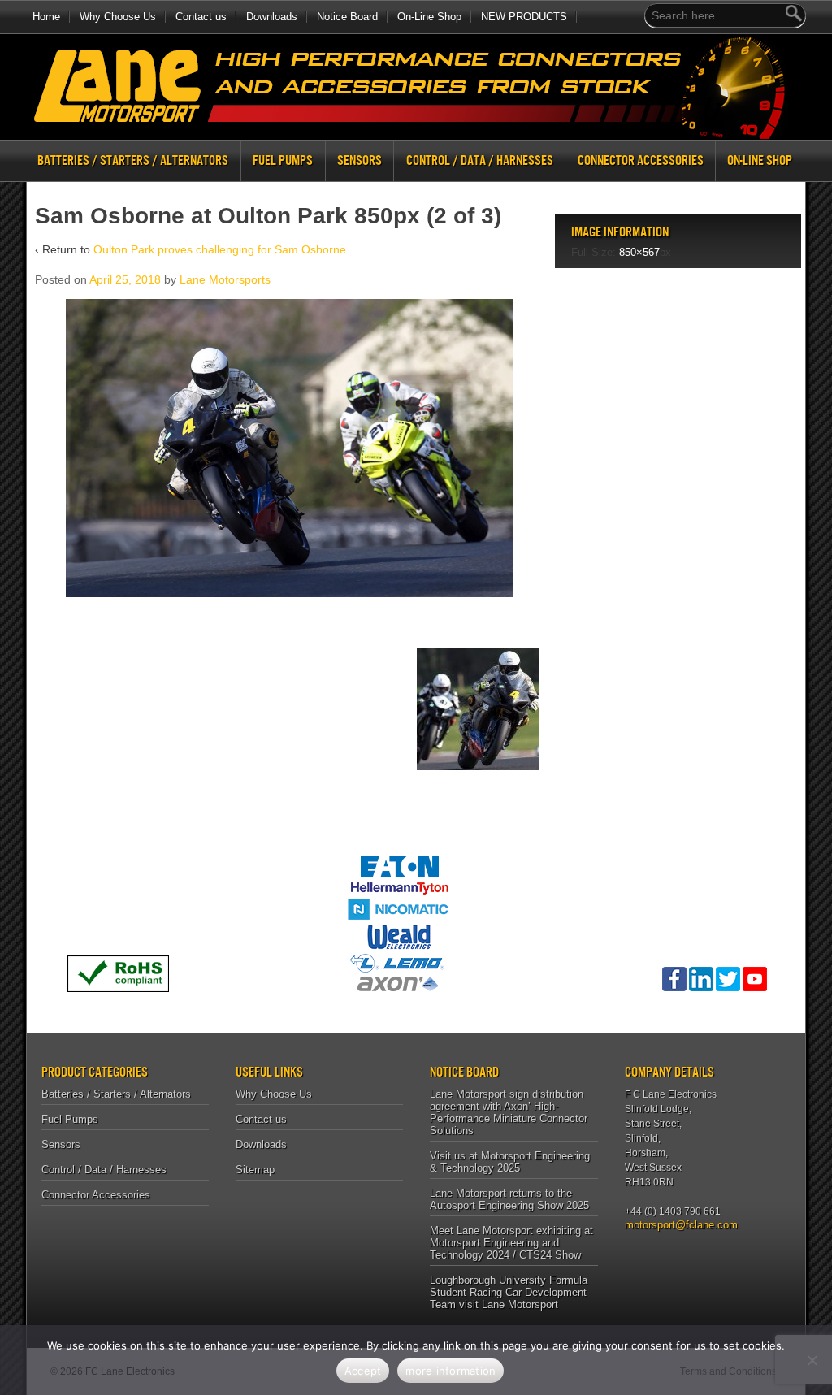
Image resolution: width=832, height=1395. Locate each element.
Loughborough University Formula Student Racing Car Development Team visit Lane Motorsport (508, 1292)
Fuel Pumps (283, 160)
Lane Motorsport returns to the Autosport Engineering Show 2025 (509, 1199)
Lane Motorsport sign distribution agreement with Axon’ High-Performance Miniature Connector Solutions (508, 1112)
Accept (363, 1370)
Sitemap (255, 1169)
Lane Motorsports (225, 279)
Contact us (201, 17)
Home (46, 17)
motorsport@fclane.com (675, 1225)
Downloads (271, 17)
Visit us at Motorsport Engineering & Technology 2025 (510, 1162)
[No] (812, 1360)
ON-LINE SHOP (759, 160)
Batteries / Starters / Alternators (132, 160)
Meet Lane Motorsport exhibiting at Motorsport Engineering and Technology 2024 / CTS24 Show (511, 1242)
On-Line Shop (429, 17)
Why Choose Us (118, 17)
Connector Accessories (641, 160)
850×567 (639, 252)
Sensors (359, 160)
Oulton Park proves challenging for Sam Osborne (219, 249)
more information (450, 1370)
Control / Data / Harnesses (479, 160)
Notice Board (347, 17)
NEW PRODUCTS (524, 17)
